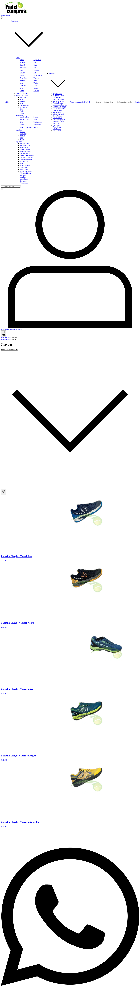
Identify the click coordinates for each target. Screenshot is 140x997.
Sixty (35, 65)
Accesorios (19, 115)
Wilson (36, 88)
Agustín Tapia (24, 143)
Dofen (22, 75)
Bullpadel (23, 67)
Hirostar (22, 80)
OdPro (22, 91)
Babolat (22, 62)
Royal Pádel (37, 60)
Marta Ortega (24, 163)
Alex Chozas (24, 179)
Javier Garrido (24, 169)
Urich (35, 80)
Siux (35, 62)
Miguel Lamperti (25, 165)
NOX (21, 88)
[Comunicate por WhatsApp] (70, 995)
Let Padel (23, 85)
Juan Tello (23, 177)
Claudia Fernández (26, 159)
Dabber (22, 73)
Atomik (22, 132)
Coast (21, 70)
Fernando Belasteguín (27, 155)
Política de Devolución (124, 102)
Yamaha (36, 91)
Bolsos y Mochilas (22, 95)
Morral (36, 119)
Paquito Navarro (25, 153)
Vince (35, 85)
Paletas (18, 58)
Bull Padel (23, 97)
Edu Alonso (23, 181)
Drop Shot (23, 78)
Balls (21, 122)
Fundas (22, 124)
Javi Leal (23, 175)
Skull (35, 67)
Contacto (98, 102)
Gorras (36, 127)
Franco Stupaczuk (25, 149)
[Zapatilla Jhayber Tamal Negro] (86, 594)
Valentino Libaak (25, 173)
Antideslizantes (25, 119)
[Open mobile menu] (1, 17)
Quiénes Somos (109, 102)
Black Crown (24, 65)
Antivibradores (24, 117)
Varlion (36, 83)
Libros (36, 117)
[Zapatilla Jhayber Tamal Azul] (86, 527)
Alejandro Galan (25, 145)
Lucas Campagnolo (26, 171)
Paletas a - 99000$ (21, 93)
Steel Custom (38, 75)
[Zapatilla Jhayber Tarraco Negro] (86, 727)
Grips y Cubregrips (26, 127)
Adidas (22, 60)
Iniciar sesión (17, 329)
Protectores (37, 124)
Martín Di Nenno (25, 151)
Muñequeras (38, 122)
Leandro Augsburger (26, 157)
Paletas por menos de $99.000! (80, 102)
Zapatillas (19, 130)
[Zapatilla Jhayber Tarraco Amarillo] (86, 793)
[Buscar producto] (1, 189)
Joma (21, 83)
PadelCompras (24, 105)
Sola (35, 73)
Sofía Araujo (24, 183)
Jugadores (19, 142)
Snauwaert (37, 70)
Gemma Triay (24, 161)
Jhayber (22, 136)
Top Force (37, 78)
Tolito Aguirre (24, 167)
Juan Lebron (24, 147)
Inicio (7, 102)
